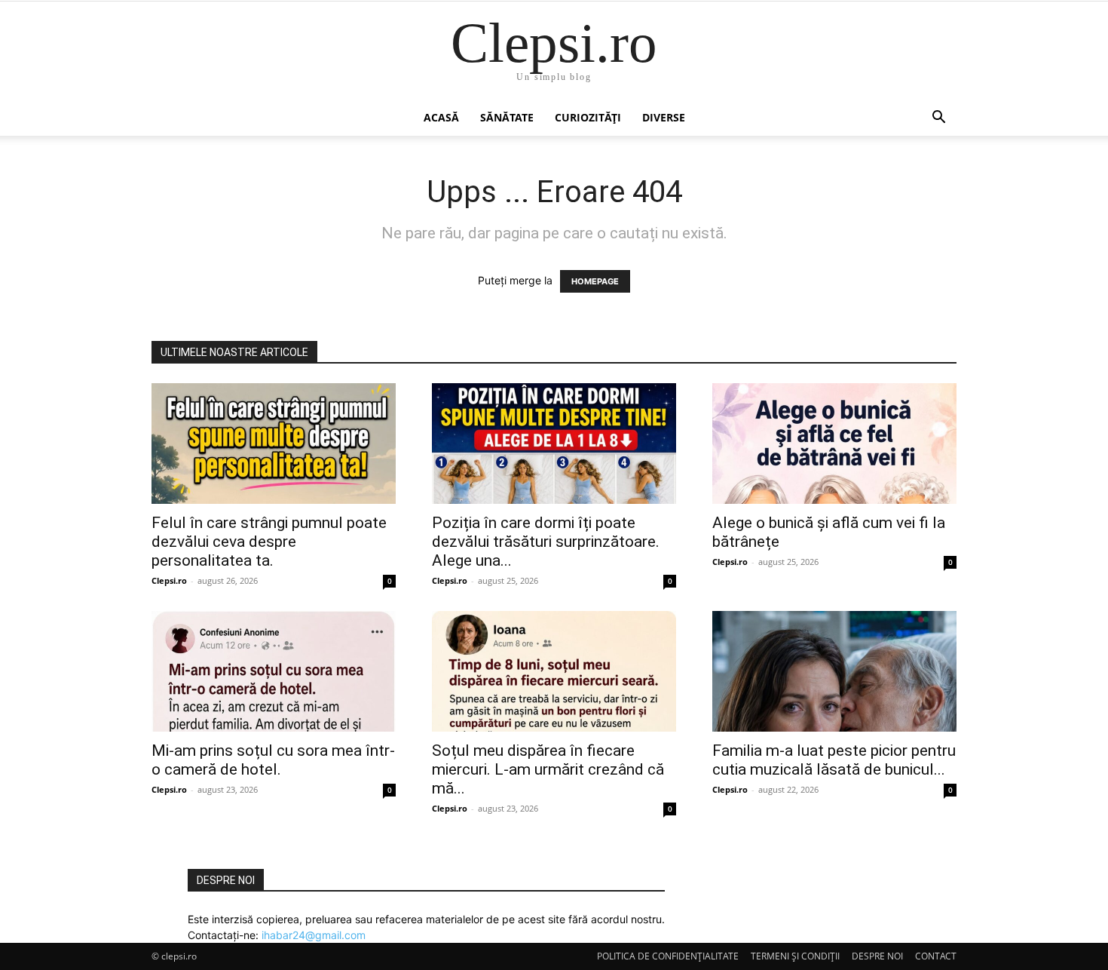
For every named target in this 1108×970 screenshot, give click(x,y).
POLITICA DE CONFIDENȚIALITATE (668, 956)
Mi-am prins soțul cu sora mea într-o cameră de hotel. (273, 759)
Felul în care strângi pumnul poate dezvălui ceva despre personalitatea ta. (269, 541)
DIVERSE (663, 117)
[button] (938, 119)
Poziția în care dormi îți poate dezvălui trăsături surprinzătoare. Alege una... (546, 541)
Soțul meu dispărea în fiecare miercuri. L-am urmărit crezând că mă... (548, 769)
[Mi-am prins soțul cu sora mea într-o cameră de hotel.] (274, 671)
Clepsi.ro (169, 580)
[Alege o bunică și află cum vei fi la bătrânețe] (834, 443)
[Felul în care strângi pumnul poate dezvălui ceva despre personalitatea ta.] (274, 443)
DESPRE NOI (877, 956)
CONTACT (935, 956)
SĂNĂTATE (507, 117)
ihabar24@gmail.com (314, 935)
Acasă (441, 117)
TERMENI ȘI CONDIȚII (795, 956)
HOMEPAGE (595, 281)
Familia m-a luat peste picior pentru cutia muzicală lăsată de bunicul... (834, 759)
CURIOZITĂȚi (588, 117)
